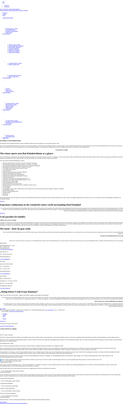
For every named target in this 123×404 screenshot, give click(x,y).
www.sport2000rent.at (5, 273)
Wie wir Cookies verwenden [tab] (6, 334)
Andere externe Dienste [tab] (5, 372)
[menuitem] (63, 1)
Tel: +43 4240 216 (4, 9)
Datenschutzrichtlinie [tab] (4, 397)
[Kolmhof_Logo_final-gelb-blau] (14, 10)
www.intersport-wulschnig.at (6, 249)
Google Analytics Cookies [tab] (6, 362)
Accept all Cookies (4, 326)
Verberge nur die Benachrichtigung (19, 403)
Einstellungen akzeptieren (6, 403)
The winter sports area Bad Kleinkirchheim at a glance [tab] (12, 160)
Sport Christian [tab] (3, 276)
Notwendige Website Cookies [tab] (6, 343)
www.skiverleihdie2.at (5, 259)
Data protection (3, 402)
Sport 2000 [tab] (2, 261)
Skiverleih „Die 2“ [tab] (4, 251)
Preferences (11, 326)
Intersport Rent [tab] (3, 243)
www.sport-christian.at (5, 288)
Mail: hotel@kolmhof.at (14, 9)
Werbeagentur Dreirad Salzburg (16, 311)
